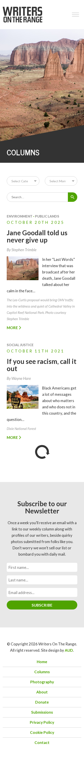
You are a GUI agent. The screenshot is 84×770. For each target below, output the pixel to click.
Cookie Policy (42, 732)
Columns (42, 671)
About (42, 692)
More (13, 327)
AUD (69, 650)
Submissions (42, 712)
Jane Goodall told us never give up (37, 236)
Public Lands (47, 216)
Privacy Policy (42, 722)
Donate (42, 702)
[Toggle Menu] (75, 14)
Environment (19, 216)
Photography (42, 682)
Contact (42, 742)
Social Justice (20, 345)
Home (42, 661)
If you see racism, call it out (41, 364)
